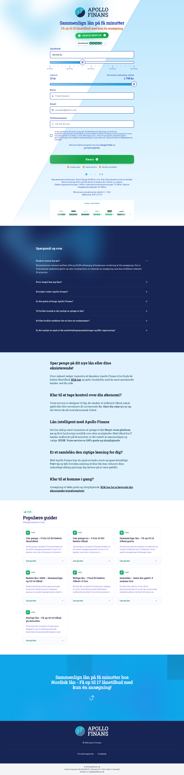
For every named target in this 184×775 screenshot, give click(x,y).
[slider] (82, 62)
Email (53, 104)
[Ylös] (92, 698)
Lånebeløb (55, 48)
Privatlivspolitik (86, 754)
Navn (53, 90)
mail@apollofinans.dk (96, 772)
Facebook (102, 754)
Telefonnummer (58, 118)
